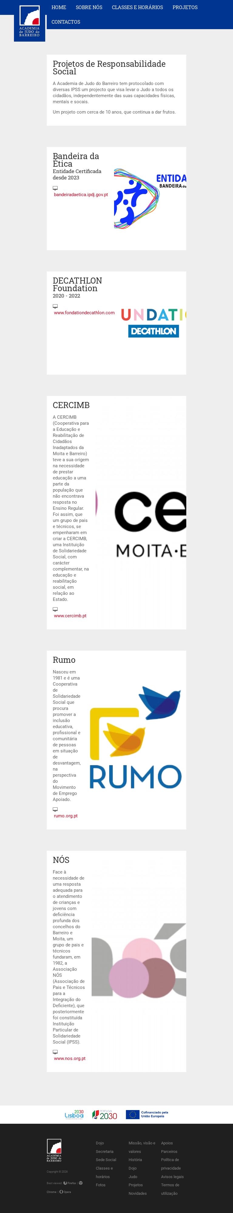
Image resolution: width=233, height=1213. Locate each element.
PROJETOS (185, 7)
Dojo (100, 1143)
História (135, 1159)
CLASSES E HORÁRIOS (137, 7)
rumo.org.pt (66, 816)
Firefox (71, 1183)
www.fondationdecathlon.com (84, 312)
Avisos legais (172, 1176)
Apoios (167, 1143)
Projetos (136, 1185)
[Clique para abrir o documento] (116, 1122)
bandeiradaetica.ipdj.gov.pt (81, 194)
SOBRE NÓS (89, 7)
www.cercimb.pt (70, 615)
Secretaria (104, 1151)
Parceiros (169, 1151)
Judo (133, 1176)
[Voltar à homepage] (29, 35)
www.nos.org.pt (70, 1058)
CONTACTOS (66, 22)
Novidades (138, 1193)
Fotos (101, 1185)
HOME (59, 7)
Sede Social (106, 1159)
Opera (67, 1192)
